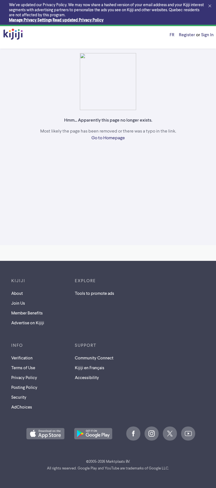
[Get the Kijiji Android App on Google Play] (93, 434)
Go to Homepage (108, 137)
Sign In (207, 34)
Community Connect (94, 357)
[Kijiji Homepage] (13, 34)
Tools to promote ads (94, 293)
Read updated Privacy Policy (78, 19)
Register (187, 34)
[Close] (209, 6)
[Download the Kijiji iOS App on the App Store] (45, 434)
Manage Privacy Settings (30, 19)
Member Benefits (27, 312)
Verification (22, 357)
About (17, 293)
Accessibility (87, 377)
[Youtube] (188, 434)
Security (18, 397)
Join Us (18, 302)
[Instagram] (152, 434)
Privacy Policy (24, 377)
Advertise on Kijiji (27, 322)
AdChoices (21, 406)
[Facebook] (133, 434)
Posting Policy (24, 387)
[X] (170, 434)
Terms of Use (23, 367)
